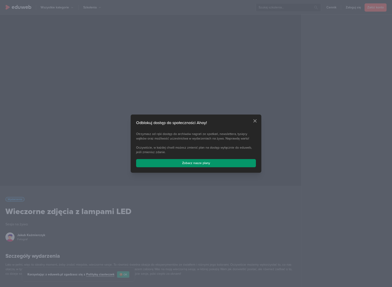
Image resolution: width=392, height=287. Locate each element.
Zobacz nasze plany (196, 163)
